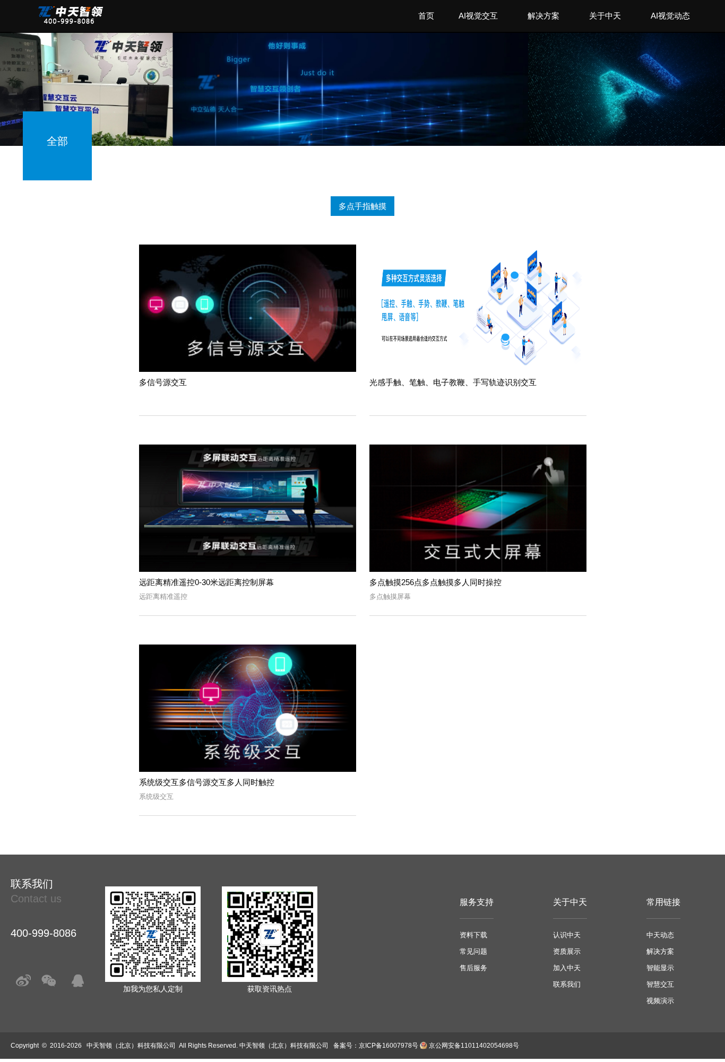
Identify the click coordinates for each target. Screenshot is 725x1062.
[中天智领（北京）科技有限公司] (70, 21)
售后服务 (473, 968)
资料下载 (473, 935)
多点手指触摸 (362, 206)
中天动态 (660, 935)
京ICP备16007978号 (388, 1045)
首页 (426, 15)
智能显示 (660, 968)
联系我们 (567, 984)
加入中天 (567, 968)
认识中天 (567, 935)
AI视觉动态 (670, 15)
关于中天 (605, 15)
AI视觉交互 (478, 15)
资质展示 (567, 951)
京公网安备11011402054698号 (474, 1045)
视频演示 (660, 1001)
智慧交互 (660, 984)
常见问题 (473, 951)
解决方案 (543, 15)
